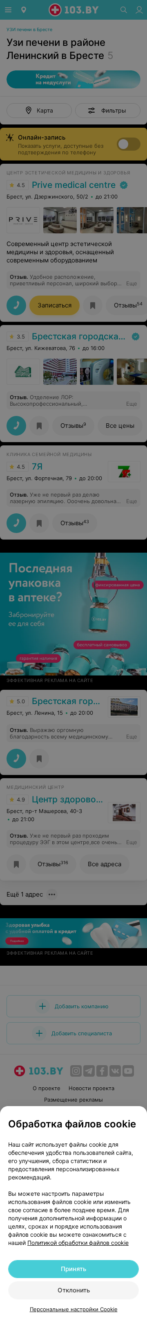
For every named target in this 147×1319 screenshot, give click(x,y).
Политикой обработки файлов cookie (78, 1242)
